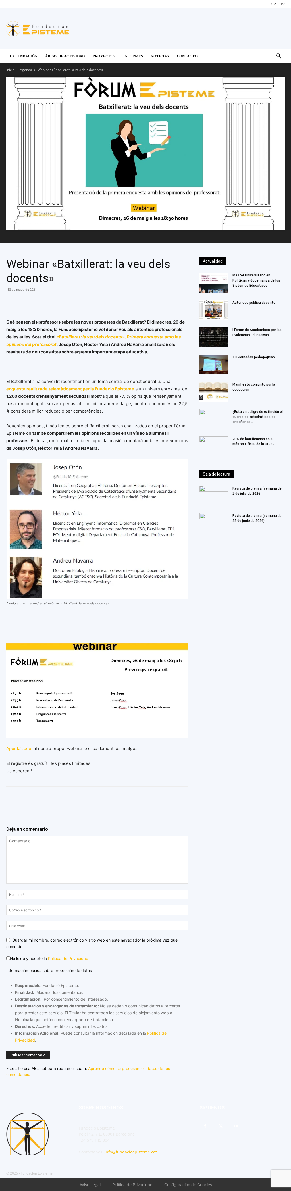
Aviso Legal (90, 1184)
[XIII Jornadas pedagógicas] (213, 364)
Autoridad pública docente (253, 303)
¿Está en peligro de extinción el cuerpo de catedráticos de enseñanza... (257, 417)
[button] (278, 56)
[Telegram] (51, 302)
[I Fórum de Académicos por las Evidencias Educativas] (213, 337)
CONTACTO (187, 56)
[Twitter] (38, 302)
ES (283, 4)
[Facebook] (12, 302)
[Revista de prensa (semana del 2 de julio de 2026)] (213, 496)
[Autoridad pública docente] (213, 310)
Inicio (10, 69)
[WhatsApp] (25, 302)
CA (274, 4)
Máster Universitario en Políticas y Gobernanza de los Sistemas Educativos (256, 280)
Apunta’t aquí (20, 748)
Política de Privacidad (68, 958)
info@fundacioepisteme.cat (131, 1152)
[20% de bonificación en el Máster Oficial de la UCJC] (213, 446)
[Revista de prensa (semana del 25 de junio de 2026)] (213, 523)
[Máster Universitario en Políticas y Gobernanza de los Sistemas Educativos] (213, 283)
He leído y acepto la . (50, 958)
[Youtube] (236, 1126)
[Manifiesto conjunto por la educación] (213, 392)
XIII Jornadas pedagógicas (253, 357)
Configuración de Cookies (188, 1184)
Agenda (26, 69)
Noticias (160, 56)
